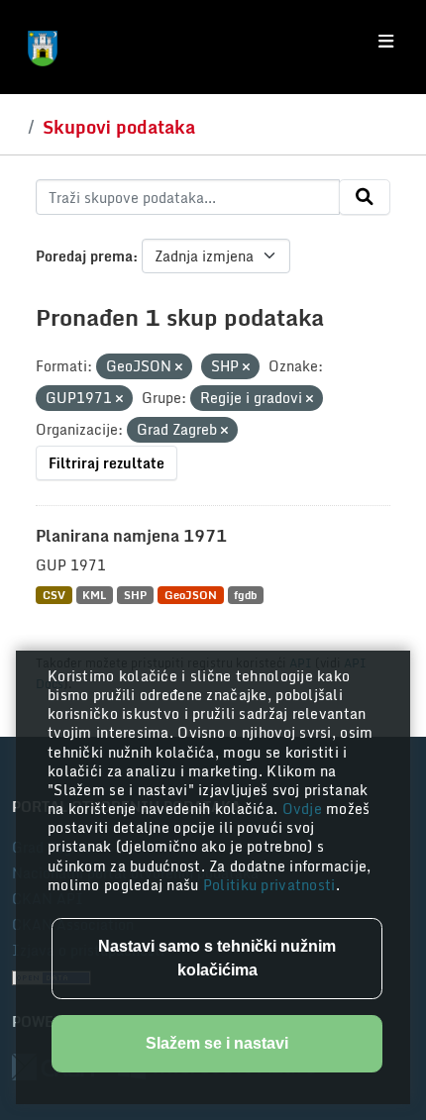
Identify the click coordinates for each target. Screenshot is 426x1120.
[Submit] (364, 197)
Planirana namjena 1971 (131, 536)
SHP (135, 594)
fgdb (245, 594)
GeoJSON (190, 594)
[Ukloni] (178, 367)
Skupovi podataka (119, 127)
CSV (54, 594)
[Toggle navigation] (386, 41)
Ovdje (304, 808)
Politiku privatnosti (269, 884)
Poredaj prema (84, 256)
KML (94, 594)
